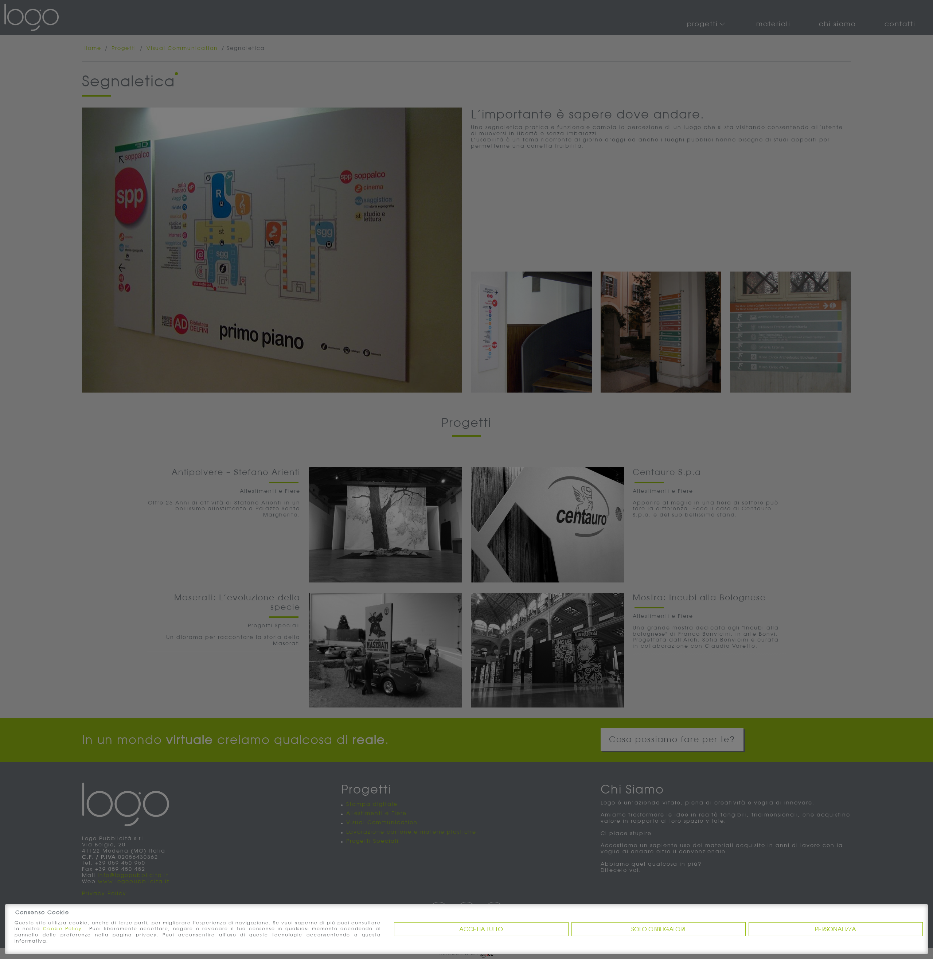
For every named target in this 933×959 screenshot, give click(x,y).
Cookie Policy (64, 928)
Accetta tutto (481, 929)
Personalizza (835, 929)
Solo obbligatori (658, 929)
